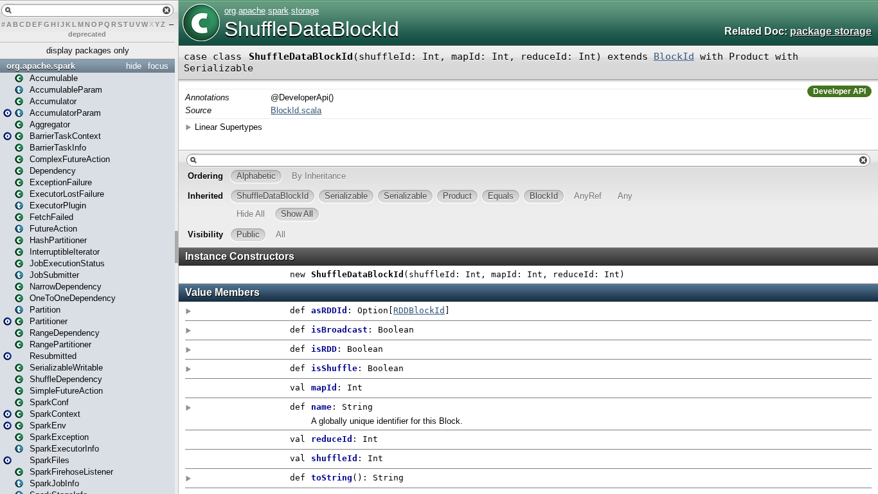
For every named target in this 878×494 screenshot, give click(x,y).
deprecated (87, 34)
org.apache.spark (40, 66)
